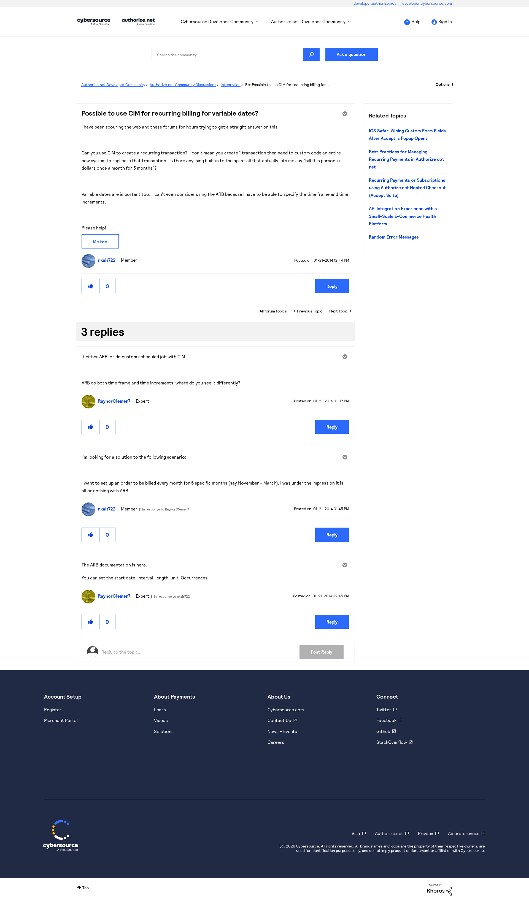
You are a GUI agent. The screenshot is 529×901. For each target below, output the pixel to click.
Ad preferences (463, 833)
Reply (332, 286)
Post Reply (321, 651)
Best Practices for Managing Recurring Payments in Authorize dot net (406, 159)
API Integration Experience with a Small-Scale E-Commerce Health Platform (403, 216)
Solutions (164, 731)
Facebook (386, 720)
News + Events (282, 731)
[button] (90, 286)
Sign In (445, 21)
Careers (276, 742)
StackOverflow (391, 742)
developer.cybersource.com (427, 3)
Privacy (425, 833)
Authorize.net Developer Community (308, 21)
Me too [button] (100, 241)
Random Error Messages (394, 236)
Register (52, 709)
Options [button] (443, 84)
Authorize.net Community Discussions (183, 84)
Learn (160, 709)
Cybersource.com (286, 709)
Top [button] (85, 887)
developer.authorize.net (375, 3)
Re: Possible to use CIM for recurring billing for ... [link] (287, 84)
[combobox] (235, 54)
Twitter (383, 709)
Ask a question (351, 54)
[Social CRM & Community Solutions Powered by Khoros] (439, 889)
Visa (356, 833)
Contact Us (279, 720)
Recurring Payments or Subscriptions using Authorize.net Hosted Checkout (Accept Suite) (407, 187)
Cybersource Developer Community (93, 21)
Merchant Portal (61, 720)
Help (415, 21)
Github (383, 731)
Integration (231, 84)
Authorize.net (389, 833)
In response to (165, 509)
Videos (161, 720)
